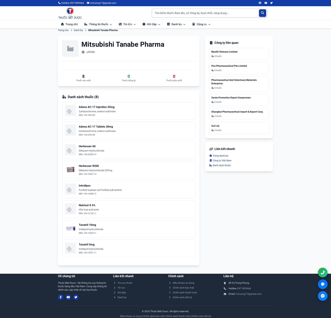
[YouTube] (265, 3)
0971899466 (244, 288)
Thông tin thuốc (99, 24)
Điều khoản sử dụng (183, 282)
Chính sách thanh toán (185, 292)
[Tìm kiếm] (262, 13)
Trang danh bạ (220, 155)
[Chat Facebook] (323, 296)
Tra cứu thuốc (125, 282)
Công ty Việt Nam (222, 160)
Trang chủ (72, 24)
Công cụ (202, 24)
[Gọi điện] (323, 272)
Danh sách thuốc (221, 165)
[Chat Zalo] (323, 284)
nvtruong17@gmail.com (248, 293)
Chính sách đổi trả (182, 297)
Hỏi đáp (152, 24)
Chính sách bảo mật (183, 287)
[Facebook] (260, 3)
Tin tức (128, 24)
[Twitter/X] (271, 3)
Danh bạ (177, 24)
